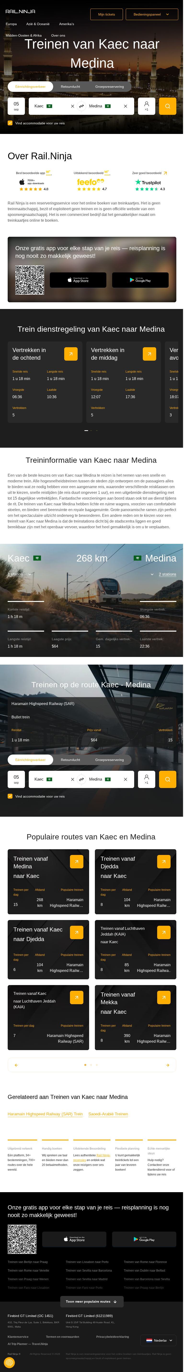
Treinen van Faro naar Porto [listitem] (84, 1287)
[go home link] (20, 11)
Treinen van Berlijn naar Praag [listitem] (28, 1262)
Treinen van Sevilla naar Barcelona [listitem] (89, 1270)
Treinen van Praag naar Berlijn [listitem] (144, 1287)
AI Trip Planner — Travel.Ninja (28, 1344)
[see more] (71, 354)
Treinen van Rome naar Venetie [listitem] (28, 1270)
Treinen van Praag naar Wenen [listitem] (28, 1279)
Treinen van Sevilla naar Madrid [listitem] (87, 1279)
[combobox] (60, 106)
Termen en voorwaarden (62, 1337)
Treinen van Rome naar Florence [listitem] (145, 1262)
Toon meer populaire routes (88, 1301)
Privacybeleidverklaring (112, 1337)
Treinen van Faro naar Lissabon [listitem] (28, 1287)
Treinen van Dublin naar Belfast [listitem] (144, 1270)
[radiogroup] (70, 86)
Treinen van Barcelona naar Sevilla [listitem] (147, 1279)
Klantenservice (18, 1337)
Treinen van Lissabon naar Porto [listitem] (87, 1262)
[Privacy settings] (9, 1362)
